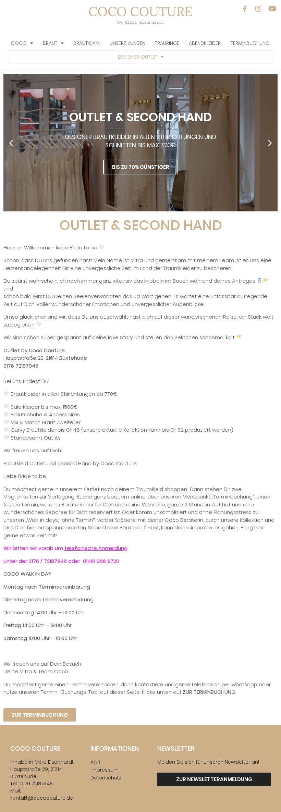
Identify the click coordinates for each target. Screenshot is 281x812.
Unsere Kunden (127, 43)
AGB (95, 762)
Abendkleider (205, 43)
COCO (19, 43)
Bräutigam (86, 43)
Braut (50, 43)
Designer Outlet (137, 56)
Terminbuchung (250, 43)
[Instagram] (258, 9)
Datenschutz (105, 777)
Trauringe (167, 43)
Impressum (104, 769)
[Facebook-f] (245, 9)
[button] (11, 142)
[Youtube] (272, 9)
